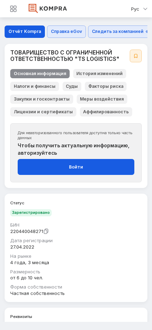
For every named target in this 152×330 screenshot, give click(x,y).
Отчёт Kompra (24, 31)
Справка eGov (66, 31)
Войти (76, 167)
